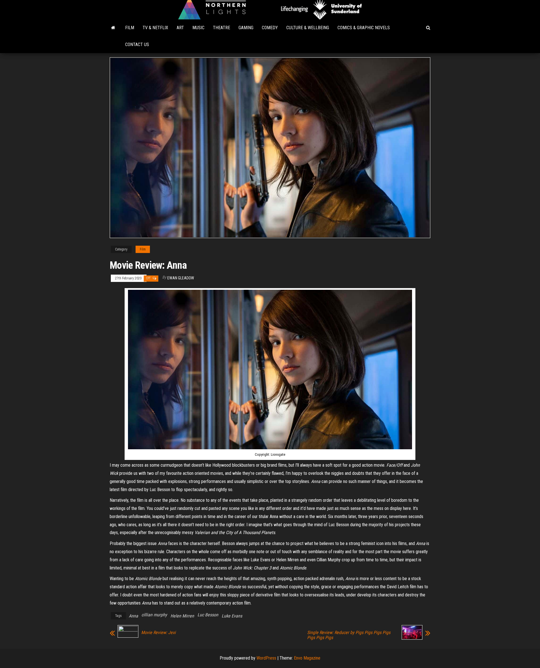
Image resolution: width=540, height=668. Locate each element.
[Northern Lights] (113, 27)
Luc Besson (207, 614)
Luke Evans (232, 616)
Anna (133, 616)
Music (198, 27)
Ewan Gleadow (180, 278)
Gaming (245, 27)
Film (129, 27)
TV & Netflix (155, 27)
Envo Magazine (307, 658)
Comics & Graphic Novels (364, 27)
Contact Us (137, 44)
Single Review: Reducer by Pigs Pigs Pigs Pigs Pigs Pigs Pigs (348, 635)
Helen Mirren (182, 616)
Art (180, 27)
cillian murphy (154, 614)
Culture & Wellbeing (307, 27)
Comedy (270, 27)
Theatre (221, 27)
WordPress (266, 658)
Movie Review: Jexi (158, 632)
